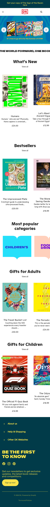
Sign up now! (10, 482)
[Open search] (41, 12)
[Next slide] (46, 29)
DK (20, 495)
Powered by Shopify (29, 495)
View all (25, 67)
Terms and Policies (25, 500)
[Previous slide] (3, 29)
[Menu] (3, 12)
